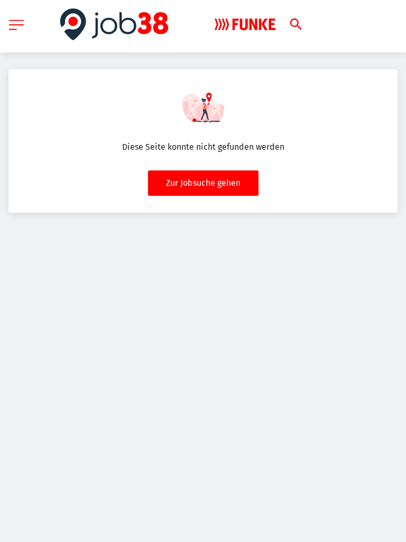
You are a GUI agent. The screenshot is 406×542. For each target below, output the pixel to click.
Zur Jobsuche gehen (203, 183)
